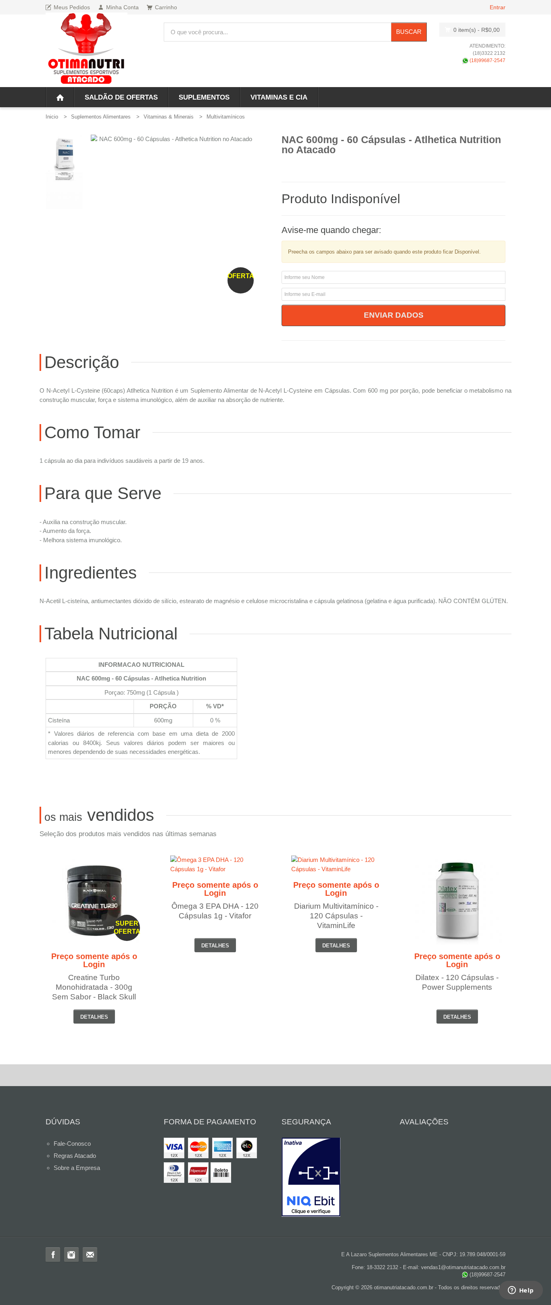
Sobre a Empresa (77, 1167)
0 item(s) (476, 30)
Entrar (497, 7)
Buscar (409, 31)
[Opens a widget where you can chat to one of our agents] (521, 1291)
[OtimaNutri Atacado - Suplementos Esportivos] (86, 49)
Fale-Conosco (72, 1143)
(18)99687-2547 (486, 60)
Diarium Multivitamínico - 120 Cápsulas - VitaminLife (336, 916)
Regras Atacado (75, 1155)
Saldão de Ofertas (121, 97)
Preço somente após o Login (94, 960)
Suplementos (204, 97)
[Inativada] (335, 1177)
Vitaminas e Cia (278, 97)
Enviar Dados (394, 315)
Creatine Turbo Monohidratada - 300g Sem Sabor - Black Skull (94, 987)
